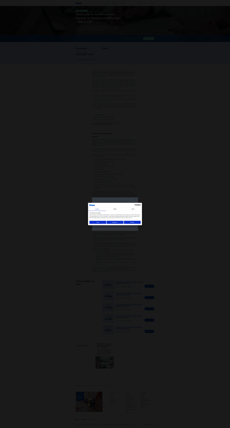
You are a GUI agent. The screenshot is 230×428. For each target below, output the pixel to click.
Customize (114, 222)
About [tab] (133, 209)
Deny (98, 222)
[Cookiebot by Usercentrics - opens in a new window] (135, 205)
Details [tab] (115, 209)
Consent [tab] (97, 209)
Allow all (132, 222)
